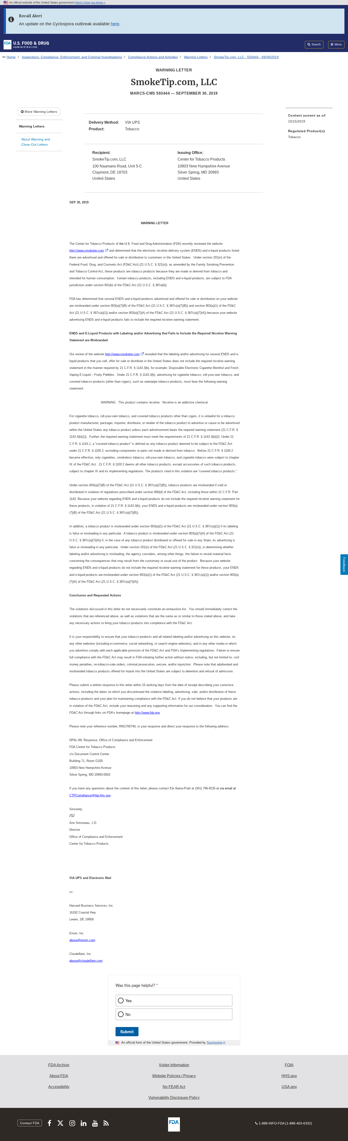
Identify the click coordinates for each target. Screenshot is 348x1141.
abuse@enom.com (82, 940)
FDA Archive (58, 1065)
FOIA (289, 1065)
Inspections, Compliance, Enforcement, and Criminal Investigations (72, 57)
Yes (128, 1000)
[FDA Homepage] (26, 44)
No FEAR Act (174, 1087)
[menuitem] (309, 120)
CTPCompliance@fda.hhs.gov (90, 795)
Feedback (344, 564)
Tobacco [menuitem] (294, 137)
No (127, 1014)
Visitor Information (174, 1065)
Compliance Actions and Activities (153, 57)
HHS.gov (289, 1076)
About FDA (58, 1076)
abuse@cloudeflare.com (86, 960)
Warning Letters (196, 57)
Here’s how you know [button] (89, 2)
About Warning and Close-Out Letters (35, 142)
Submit (127, 1031)
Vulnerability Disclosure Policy (174, 1098)
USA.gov (289, 1087)
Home (11, 57)
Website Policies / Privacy (174, 1076)
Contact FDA (29, 1123)
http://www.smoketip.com (86, 250)
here (115, 24)
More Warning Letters (40, 112)
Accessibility (58, 1087)
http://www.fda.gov (147, 712)
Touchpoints (214, 1042)
